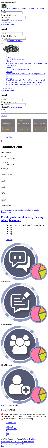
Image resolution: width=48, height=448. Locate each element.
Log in (3, 111)
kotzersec (4, 405)
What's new (10, 61)
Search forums (19, 59)
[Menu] (2, 43)
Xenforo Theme (12, 444)
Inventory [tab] (15, 220)
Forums (8, 57)
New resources (27, 63)
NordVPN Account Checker (29, 84)
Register (4, 116)
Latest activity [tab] (25, 217)
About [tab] (4, 220)
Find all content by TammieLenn (13, 210)
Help (7, 433)
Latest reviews (11, 70)
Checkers (9, 78)
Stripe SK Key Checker (27, 82)
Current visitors (11, 74)
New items (18, 63)
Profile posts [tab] (8, 217)
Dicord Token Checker (14, 80)
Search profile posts (38, 74)
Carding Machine (29, 80)
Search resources (23, 70)
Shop (7, 76)
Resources (9, 67)
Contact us (9, 427)
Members (9, 72)
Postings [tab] (39, 217)
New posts (9, 59)
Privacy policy (11, 431)
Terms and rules (11, 429)
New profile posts (40, 63)
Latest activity (11, 65)
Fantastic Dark (11, 423)
